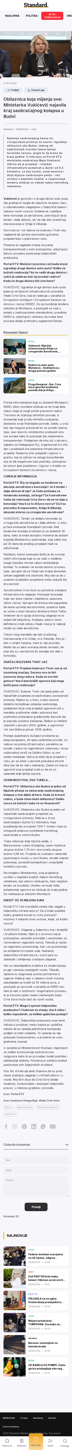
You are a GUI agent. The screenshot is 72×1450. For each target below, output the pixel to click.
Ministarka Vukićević (47, 1107)
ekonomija (11, 83)
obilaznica (10, 1114)
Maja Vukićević (24, 1107)
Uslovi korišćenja (11, 1426)
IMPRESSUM (9, 1418)
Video (50, 1445)
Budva (8, 1107)
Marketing (38, 1418)
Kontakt (52, 1418)
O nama (24, 1418)
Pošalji (36, 1207)
